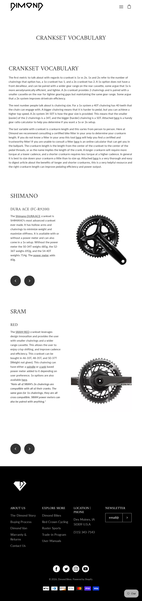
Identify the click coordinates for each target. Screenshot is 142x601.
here (116, 117)
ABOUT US (17, 508)
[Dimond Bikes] (26, 7)
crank (42, 366)
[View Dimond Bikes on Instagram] (75, 568)
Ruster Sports (51, 528)
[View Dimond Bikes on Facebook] (56, 568)
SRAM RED (22, 331)
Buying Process (21, 522)
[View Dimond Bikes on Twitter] (66, 568)
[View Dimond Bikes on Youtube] (85, 568)
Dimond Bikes (51, 515)
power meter (41, 255)
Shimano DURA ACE (28, 216)
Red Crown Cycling (55, 522)
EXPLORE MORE (53, 508)
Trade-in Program (54, 534)
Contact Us (18, 546)
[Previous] (15, 281)
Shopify (88, 579)
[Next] (29, 281)
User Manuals (51, 541)
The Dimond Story (23, 515)
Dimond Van (18, 528)
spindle (31, 366)
